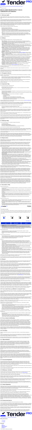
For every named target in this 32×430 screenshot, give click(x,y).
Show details (28, 220)
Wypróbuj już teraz (20, 6)
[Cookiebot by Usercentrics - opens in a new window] (27, 206)
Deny (6, 223)
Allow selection (16, 223)
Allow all (26, 223)
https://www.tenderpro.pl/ (23, 52)
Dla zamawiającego (6, 6)
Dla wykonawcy (2, 6)
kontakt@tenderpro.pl (20, 274)
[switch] (12, 218)
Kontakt (17, 6)
